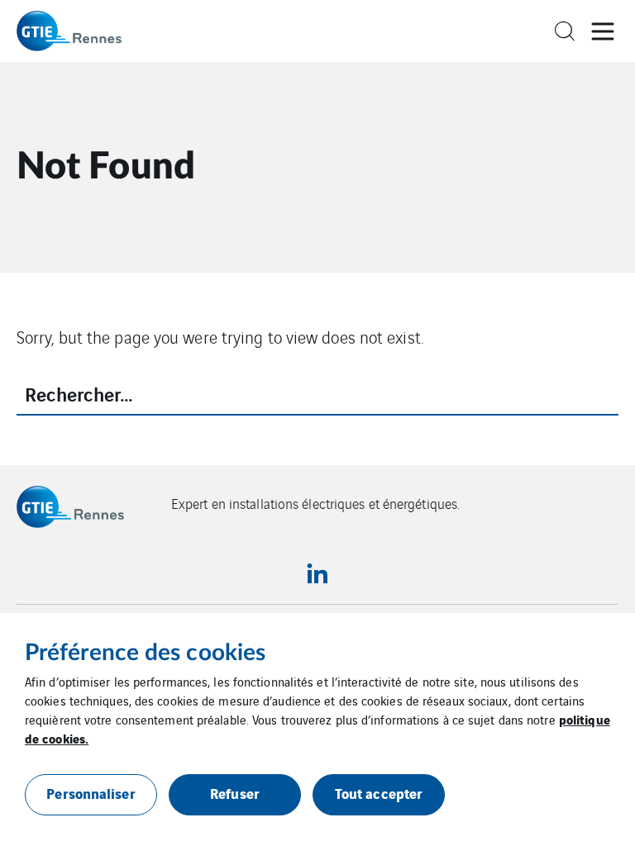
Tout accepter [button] (379, 792)
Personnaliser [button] (90, 792)
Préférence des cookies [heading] (145, 652)
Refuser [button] (235, 792)
